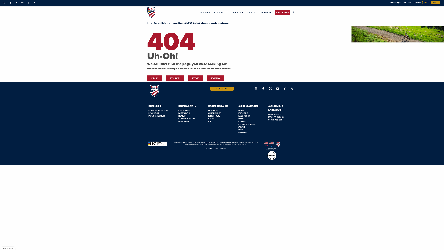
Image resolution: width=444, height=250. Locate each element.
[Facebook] (10, 3)
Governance (242, 121)
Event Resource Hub (184, 113)
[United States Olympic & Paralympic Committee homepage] (272, 146)
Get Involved (221, 12)
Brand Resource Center (275, 114)
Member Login (395, 2)
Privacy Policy (210, 148)
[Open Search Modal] (293, 12)
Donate (435, 3)
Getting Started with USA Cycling (158, 110)
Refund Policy (242, 133)
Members (205, 12)
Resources (175, 78)
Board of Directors (244, 116)
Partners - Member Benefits (156, 116)
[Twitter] (16, 3)
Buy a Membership (153, 113)
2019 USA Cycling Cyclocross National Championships (206, 23)
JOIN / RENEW (282, 12)
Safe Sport (407, 2)
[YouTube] (22, 3)
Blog (209, 121)
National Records (183, 121)
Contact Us (222, 89)
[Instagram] (4, 3)
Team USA (238, 12)
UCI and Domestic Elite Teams (187, 119)
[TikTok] (28, 3)
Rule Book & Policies (214, 116)
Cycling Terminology (214, 113)
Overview (241, 110)
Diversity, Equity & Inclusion (246, 124)
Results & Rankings (184, 110)
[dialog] (8, 248)
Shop (426, 3)
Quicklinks (417, 2)
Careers (240, 130)
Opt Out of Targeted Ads (275, 120)
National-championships (171, 23)
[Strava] (34, 3)
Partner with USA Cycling (276, 117)
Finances (241, 119)
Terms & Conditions (220, 148)
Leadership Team (243, 113)
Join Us (154, 78)
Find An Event (182, 116)
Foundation (265, 12)
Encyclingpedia (212, 110)
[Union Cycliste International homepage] (157, 144)
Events (251, 12)
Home (149, 23)
